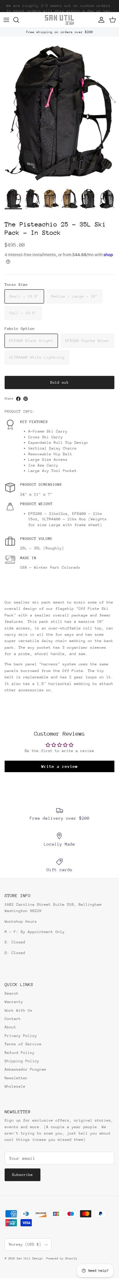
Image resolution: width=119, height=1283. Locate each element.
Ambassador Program (25, 1069)
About (10, 1027)
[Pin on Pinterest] (25, 399)
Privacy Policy (21, 1035)
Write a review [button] (59, 766)
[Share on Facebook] (18, 399)
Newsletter (16, 1078)
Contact (13, 1018)
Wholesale (15, 1086)
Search (11, 993)
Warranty (14, 1002)
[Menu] (6, 20)
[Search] (19, 20)
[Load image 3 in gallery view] (59, 111)
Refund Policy (20, 1052)
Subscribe (22, 1174)
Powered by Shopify (61, 1258)
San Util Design (30, 1258)
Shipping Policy (22, 1061)
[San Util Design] (59, 20)
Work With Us (18, 1010)
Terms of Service (23, 1044)
